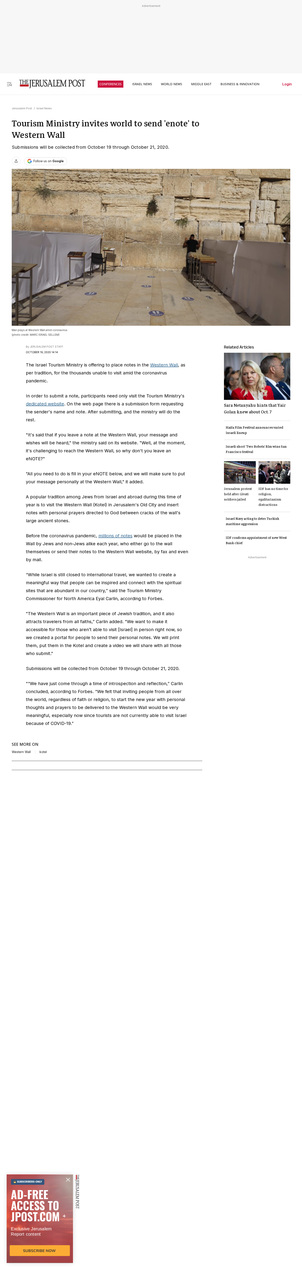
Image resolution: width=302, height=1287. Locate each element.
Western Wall (164, 365)
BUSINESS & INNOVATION (239, 84)
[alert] (40, 1236)
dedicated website (45, 404)
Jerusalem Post (22, 108)
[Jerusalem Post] (49, 84)
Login (287, 84)
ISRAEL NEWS (142, 84)
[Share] (16, 161)
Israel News (44, 108)
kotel (43, 752)
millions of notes (115, 535)
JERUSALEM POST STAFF (46, 346)
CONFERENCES (110, 84)
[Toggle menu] (9, 84)
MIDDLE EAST (201, 84)
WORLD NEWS (171, 84)
